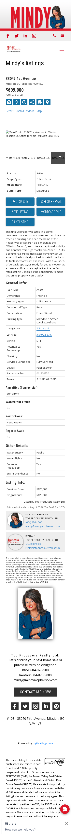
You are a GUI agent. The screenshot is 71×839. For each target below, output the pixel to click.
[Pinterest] (56, 706)
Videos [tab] (30, 111)
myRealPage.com (43, 743)
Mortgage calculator (50, 211)
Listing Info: (15, 482)
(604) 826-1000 (33, 522)
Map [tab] (39, 111)
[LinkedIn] (25, 36)
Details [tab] (10, 111)
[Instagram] (34, 36)
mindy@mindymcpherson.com (42, 526)
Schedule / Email (51, 201)
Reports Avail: (15, 431)
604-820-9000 (33, 544)
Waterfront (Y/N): (18, 402)
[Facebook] (8, 36)
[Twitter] (17, 36)
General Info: (16, 282)
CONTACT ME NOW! (35, 692)
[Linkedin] (46, 706)
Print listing (20, 221)
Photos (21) (20, 201)
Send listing (20, 211)
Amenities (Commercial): (22, 387)
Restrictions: (14, 416)
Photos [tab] (20, 111)
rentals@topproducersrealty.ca (43, 548)
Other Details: (17, 445)
